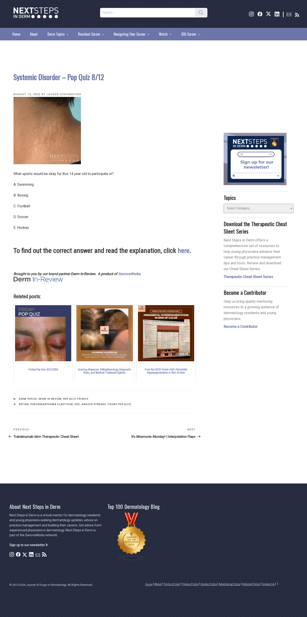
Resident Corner (89, 34)
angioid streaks (94, 404)
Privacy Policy (190, 584)
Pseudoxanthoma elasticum (52, 404)
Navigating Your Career (130, 34)
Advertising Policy (229, 584)
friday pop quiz (119, 404)
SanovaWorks (129, 274)
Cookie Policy (208, 584)
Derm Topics (56, 34)
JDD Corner (188, 34)
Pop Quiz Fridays (76, 399)
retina (24, 404)
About (34, 34)
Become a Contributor (241, 326)
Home (16, 34)
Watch (163, 34)
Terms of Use (172, 584)
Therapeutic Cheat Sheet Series (248, 277)
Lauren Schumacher (64, 94)
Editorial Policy (251, 584)
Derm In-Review (50, 399)
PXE (77, 404)
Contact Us (268, 584)
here (183, 250)
